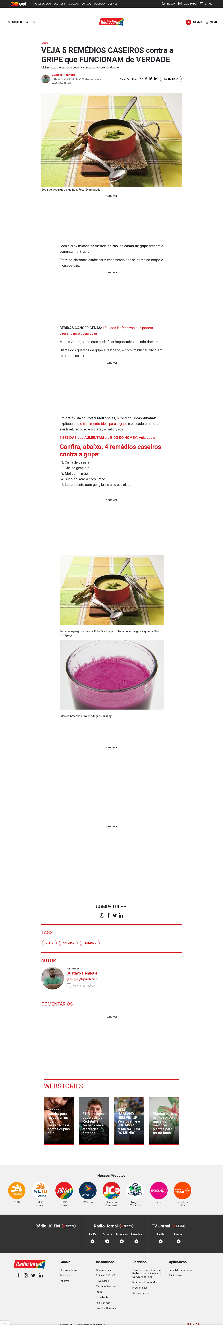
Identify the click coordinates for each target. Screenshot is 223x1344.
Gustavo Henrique (63, 74)
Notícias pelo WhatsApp (145, 1282)
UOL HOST (59, 3)
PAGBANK (73, 3)
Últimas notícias (68, 1270)
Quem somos (103, 1270)
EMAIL (208, 3)
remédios (90, 942)
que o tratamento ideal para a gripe (100, 424)
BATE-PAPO (190, 3)
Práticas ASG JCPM (107, 1275)
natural (68, 942)
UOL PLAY (99, 3)
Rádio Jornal (176, 1275)
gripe (49, 942)
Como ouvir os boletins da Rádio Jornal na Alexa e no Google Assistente (147, 1273)
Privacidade (102, 1281)
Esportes (64, 1281)
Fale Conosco (103, 1302)
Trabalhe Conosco (106, 1308)
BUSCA (171, 3)
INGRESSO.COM (42, 3)
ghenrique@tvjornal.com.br (82, 979)
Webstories (63, 1086)
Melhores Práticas (106, 1286)
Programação (140, 1287)
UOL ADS (113, 3)
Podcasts (65, 1275)
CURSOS (86, 3)
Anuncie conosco (141, 1293)
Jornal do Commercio (181, 1270)
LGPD (99, 1292)
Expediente (102, 1297)
